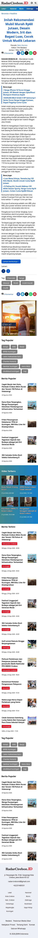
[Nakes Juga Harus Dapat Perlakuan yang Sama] (32, 703)
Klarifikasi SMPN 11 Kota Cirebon (9, 509)
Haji (24, 371)
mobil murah (27, 283)
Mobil (16, 283)
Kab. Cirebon (9, 900)
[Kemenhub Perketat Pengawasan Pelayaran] (32, 685)
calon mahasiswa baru (12, 356)
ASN (14, 347)
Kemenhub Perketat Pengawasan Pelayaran (12, 683)
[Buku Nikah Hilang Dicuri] (9, 480)
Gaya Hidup (28, 907)
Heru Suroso (22, 45)
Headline (13, 13)
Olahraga (29, 9)
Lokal (3, 9)
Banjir (22, 347)
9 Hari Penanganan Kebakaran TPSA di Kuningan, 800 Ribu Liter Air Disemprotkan (13, 423)
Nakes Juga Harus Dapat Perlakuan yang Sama (12, 701)
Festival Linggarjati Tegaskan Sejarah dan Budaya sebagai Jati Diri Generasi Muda (12, 441)
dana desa (26, 366)
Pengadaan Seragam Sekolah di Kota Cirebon (28, 510)
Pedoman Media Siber (22, 921)
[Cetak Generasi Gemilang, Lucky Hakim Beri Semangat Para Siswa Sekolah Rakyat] (32, 720)
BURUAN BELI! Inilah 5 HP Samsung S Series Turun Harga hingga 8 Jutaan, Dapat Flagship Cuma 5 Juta (19, 100)
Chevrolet (11, 278)
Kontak (32, 925)
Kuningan (6, 566)
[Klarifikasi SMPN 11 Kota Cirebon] (9, 501)
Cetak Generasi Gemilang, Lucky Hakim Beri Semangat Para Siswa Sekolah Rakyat (14, 720)
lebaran (6, 283)
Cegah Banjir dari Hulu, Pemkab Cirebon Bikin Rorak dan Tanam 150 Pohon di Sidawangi (14, 388)
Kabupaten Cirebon (9, 544)
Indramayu (6, 726)
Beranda (4, 13)
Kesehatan (28, 904)
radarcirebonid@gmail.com (19, 881)
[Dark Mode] (32, 3)
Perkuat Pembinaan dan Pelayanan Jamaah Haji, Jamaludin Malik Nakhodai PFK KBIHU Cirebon (13, 662)
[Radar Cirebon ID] (14, 3)
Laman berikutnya (10, 261)
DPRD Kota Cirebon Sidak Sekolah (28, 488)
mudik (5, 288)
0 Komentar (8, 53)
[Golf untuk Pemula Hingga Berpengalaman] (32, 644)
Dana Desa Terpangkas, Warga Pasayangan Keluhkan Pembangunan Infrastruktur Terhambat (12, 405)
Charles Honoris (9, 361)
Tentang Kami (22, 925)
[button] (4, 8)
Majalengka (10, 907)
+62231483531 (19, 885)
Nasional (13, 9)
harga (21, 278)
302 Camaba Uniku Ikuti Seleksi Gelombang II (12, 456)
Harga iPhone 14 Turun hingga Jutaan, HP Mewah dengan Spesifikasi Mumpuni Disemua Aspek (19, 92)
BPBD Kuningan (9, 351)
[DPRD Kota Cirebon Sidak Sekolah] (28, 480)
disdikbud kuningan (11, 371)
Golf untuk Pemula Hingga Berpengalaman (13, 642)
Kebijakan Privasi (8, 925)
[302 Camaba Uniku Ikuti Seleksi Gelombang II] (32, 458)
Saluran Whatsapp (18, 928)
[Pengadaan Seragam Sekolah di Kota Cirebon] (28, 501)
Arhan (5, 347)
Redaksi (9, 921)
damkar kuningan (10, 366)
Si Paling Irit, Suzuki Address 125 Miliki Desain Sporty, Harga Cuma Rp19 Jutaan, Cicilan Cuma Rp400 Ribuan (19, 188)
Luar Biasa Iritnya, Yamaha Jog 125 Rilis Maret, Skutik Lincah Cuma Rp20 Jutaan (19, 180)
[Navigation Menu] (35, 3)
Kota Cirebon (9, 896)
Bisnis (21, 9)
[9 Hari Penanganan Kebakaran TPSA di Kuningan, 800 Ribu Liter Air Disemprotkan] (32, 423)
